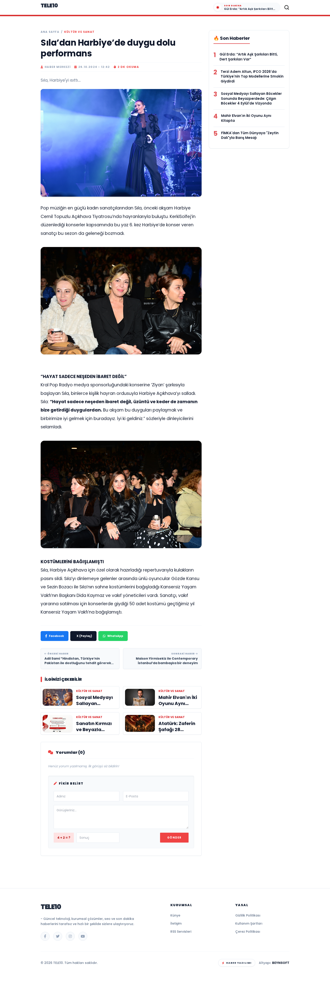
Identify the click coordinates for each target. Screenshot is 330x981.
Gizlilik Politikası (247, 915)
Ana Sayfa (50, 32)
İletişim (176, 923)
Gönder (174, 837)
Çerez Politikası (247, 931)
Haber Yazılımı (238, 963)
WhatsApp (115, 636)
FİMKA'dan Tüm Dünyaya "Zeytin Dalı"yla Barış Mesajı (250, 135)
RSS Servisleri (180, 931)
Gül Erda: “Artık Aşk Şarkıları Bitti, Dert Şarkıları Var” (249, 57)
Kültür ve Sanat (79, 32)
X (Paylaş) (84, 636)
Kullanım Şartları (248, 923)
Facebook (56, 636)
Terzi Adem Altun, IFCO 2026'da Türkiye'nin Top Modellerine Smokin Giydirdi (252, 76)
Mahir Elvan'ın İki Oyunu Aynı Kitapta (246, 118)
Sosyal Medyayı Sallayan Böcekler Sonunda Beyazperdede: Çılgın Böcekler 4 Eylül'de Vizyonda (251, 98)
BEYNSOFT (280, 963)
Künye (175, 915)
